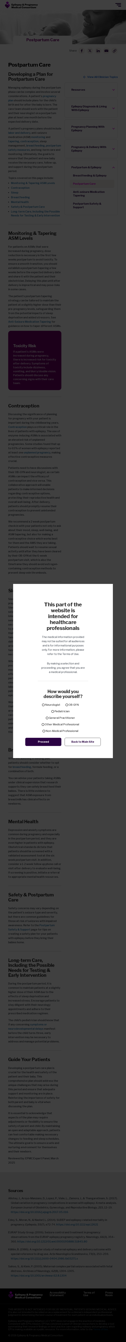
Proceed (43, 741)
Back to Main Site (82, 741)
